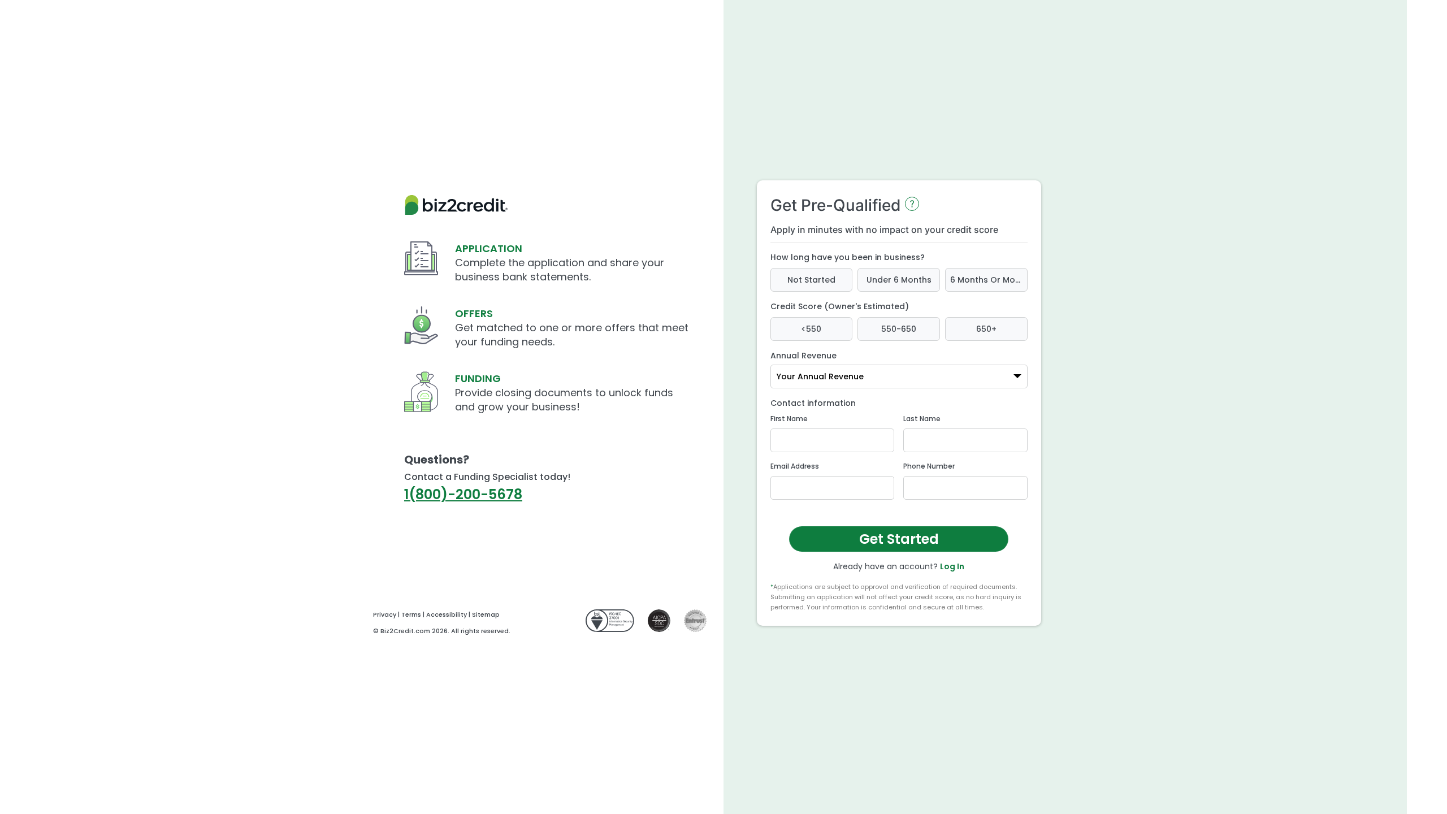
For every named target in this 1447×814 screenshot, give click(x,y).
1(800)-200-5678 (463, 494)
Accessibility (446, 614)
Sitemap (486, 614)
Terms (411, 614)
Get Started (898, 539)
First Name (789, 418)
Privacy (384, 614)
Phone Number (929, 466)
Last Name (922, 418)
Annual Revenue (803, 355)
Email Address (794, 466)
